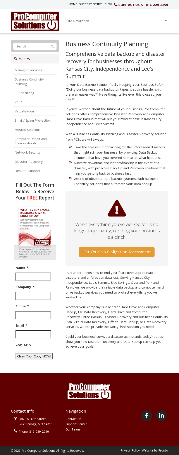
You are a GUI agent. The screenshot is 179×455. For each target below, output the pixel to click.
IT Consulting (24, 93)
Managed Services (28, 70)
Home (73, 4)
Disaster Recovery (29, 161)
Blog (108, 4)
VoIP (18, 102)
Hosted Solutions (28, 129)
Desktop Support (27, 170)
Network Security (28, 152)
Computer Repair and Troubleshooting (31, 140)
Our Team (72, 429)
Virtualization (24, 111)
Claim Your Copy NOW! (34, 356)
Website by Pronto (155, 450)
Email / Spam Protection (33, 120)
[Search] (52, 46)
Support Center (91, 4)
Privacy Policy (130, 450)
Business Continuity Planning (29, 81)
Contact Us (73, 419)
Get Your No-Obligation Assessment (117, 251)
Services (22, 59)
